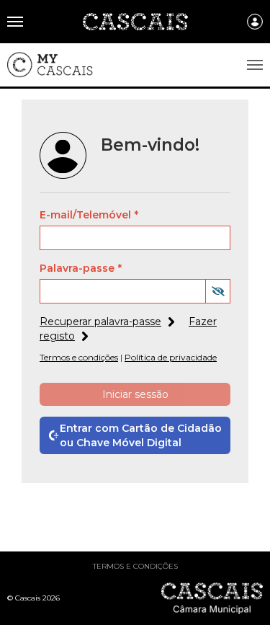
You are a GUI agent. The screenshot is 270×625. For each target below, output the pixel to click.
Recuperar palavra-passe (100, 321)
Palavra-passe (77, 268)
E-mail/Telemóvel (85, 214)
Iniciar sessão (135, 394)
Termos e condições (135, 566)
